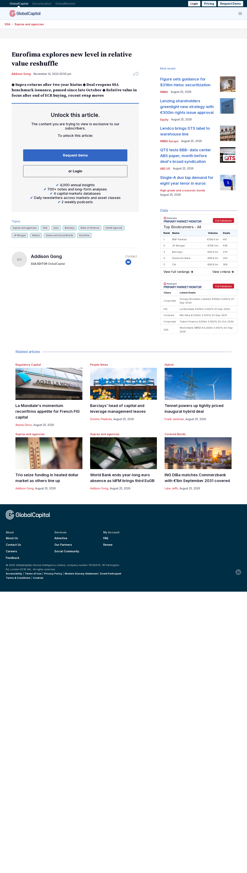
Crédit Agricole (113, 227)
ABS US (165, 168)
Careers (11, 551)
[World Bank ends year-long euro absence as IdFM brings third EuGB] (123, 453)
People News (99, 364)
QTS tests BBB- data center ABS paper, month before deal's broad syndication (185, 156)
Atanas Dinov (23, 424)
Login (194, 3)
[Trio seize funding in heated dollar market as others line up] (48, 453)
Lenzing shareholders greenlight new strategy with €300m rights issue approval (187, 107)
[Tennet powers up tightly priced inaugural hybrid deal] (198, 384)
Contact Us (13, 544)
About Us (12, 538)
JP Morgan (20, 235)
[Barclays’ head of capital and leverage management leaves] (123, 384)
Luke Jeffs (171, 488)
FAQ (105, 538)
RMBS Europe (169, 141)
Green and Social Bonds (59, 235)
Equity (164, 119)
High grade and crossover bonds (182, 190)
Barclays (69, 227)
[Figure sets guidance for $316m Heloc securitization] (227, 84)
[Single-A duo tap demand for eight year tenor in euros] (227, 182)
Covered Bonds (175, 434)
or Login (75, 171)
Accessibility (14, 573)
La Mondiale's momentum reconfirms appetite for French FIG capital (47, 411)
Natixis (36, 235)
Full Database (223, 220)
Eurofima (84, 235)
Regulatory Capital (28, 364)
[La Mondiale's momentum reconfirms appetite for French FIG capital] (48, 384)
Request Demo (230, 3)
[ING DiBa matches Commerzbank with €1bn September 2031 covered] (198, 453)
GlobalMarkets (65, 3)
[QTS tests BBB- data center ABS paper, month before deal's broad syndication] (227, 155)
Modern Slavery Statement (81, 573)
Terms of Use (33, 573)
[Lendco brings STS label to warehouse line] (227, 133)
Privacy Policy (53, 573)
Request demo (75, 155)
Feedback (12, 558)
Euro (56, 227)
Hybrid (169, 364)
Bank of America (90, 227)
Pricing (209, 3)
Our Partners (63, 544)
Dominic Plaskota (101, 419)
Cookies (38, 577)
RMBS (164, 92)
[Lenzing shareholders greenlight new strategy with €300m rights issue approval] (227, 106)
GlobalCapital (19, 3)
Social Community (66, 551)
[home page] (25, 13)
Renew (108, 544)
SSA (7, 24)
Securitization (42, 3)
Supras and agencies (29, 24)
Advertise (60, 538)
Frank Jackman (174, 419)
